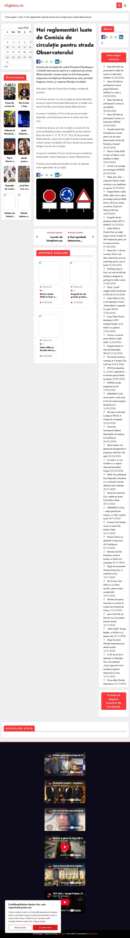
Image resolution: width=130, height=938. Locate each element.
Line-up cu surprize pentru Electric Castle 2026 (113, 339)
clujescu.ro (13, 5)
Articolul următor (75, 232)
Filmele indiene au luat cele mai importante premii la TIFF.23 (24, 215)
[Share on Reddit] (48, 63)
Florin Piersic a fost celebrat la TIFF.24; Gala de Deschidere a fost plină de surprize (9, 160)
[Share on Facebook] (38, 62)
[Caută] (125, 6)
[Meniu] (119, 5)
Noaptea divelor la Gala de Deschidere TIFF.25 (113, 350)
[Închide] (58, 902)
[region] (33, 916)
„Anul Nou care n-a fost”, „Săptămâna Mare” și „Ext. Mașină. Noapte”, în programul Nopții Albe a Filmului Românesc (23, 187)
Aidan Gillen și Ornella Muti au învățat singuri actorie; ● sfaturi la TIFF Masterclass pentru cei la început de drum (48, 349)
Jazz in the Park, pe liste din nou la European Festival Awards (114, 618)
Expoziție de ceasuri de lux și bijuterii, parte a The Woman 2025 (9, 187)
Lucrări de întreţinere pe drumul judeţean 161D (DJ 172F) (52, 239)
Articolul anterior (54, 232)
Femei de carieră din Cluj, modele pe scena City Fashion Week (10, 104)
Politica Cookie (39, 921)
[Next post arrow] (93, 237)
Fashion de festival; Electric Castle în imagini (10, 215)
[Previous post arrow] (37, 237)
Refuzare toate (20, 927)
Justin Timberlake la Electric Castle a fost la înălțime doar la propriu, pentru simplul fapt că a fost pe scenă (23, 132)
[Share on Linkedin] (57, 62)
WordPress (62, 933)
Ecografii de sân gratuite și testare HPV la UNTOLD (79, 295)
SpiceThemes (92, 933)
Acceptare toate (45, 927)
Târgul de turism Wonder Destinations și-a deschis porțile (113, 643)
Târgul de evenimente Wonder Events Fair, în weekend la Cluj (114, 570)
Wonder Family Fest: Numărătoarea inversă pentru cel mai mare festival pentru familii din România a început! (114, 136)
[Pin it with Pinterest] (52, 63)
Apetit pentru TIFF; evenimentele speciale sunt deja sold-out (23, 160)
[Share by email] (62, 63)
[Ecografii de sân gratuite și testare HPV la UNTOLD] (80, 272)
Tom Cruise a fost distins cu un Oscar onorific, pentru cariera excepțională (23, 104)
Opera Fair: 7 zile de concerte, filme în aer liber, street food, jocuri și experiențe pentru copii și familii (114, 258)
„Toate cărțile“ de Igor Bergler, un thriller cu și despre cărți (114, 632)
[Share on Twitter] (43, 63)
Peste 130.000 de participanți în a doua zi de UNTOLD (113, 103)
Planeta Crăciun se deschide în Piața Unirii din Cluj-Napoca (113, 540)
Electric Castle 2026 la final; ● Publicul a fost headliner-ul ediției (48, 295)
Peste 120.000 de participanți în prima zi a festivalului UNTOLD (113, 118)
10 (7, 47)
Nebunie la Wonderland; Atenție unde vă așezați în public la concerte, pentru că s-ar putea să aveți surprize (9, 132)
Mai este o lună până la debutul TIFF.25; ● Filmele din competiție (114, 416)
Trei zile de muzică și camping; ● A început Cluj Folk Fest (114, 360)
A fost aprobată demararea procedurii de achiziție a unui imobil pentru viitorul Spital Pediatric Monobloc (77, 239)
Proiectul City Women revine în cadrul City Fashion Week (114, 526)
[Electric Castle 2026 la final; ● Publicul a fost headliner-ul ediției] (49, 272)
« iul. (6, 66)
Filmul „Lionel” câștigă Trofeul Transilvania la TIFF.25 (114, 291)
